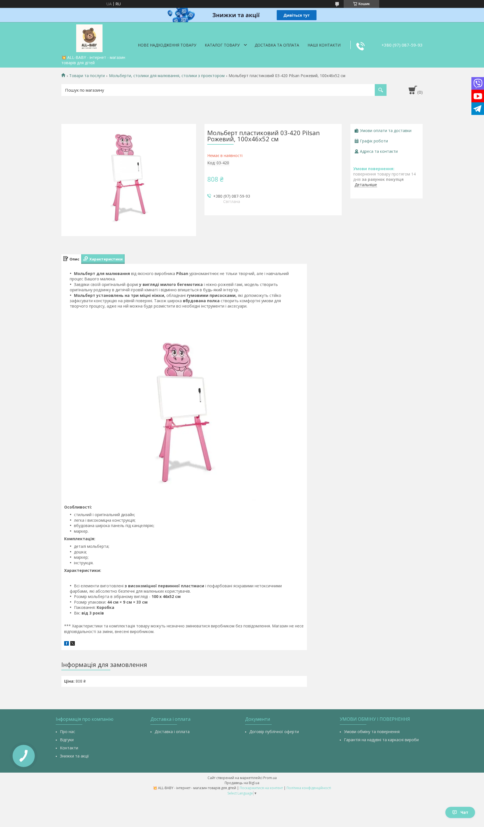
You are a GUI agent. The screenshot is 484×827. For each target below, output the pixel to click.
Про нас (67, 731)
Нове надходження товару (167, 45)
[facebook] (66, 644)
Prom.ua (270, 777)
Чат (464, 812)
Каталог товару (222, 45)
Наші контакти (324, 45)
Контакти (69, 747)
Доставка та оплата (277, 45)
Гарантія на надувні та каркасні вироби (381, 739)
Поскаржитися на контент (261, 788)
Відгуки (67, 739)
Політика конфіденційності (309, 788)
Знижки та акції (74, 756)
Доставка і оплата (172, 731)
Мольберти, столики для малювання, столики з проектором (167, 75)
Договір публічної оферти (274, 731)
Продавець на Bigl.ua (242, 782)
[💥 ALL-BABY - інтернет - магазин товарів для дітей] (89, 37)
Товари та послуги (87, 75)
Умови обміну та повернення (372, 731)
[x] (72, 644)
